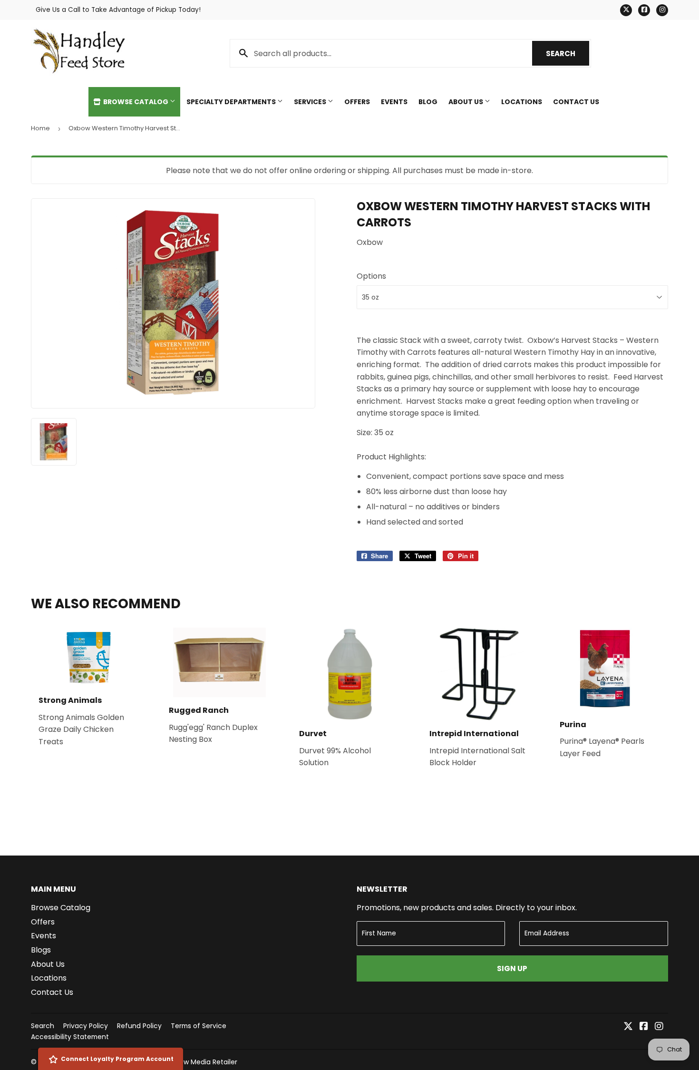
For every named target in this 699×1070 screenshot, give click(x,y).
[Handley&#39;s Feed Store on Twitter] (628, 1026)
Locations (521, 102)
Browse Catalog (136, 102)
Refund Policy (139, 1026)
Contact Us (576, 102)
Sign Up (512, 968)
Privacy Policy (85, 1026)
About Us (466, 102)
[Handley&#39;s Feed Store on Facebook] (644, 1026)
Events (394, 102)
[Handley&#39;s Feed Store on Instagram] (659, 1026)
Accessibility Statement (70, 1036)
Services (311, 102)
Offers (357, 102)
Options (371, 276)
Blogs (41, 949)
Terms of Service (198, 1026)
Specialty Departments (231, 102)
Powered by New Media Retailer (186, 1062)
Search (567, 53)
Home (40, 128)
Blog (427, 102)
